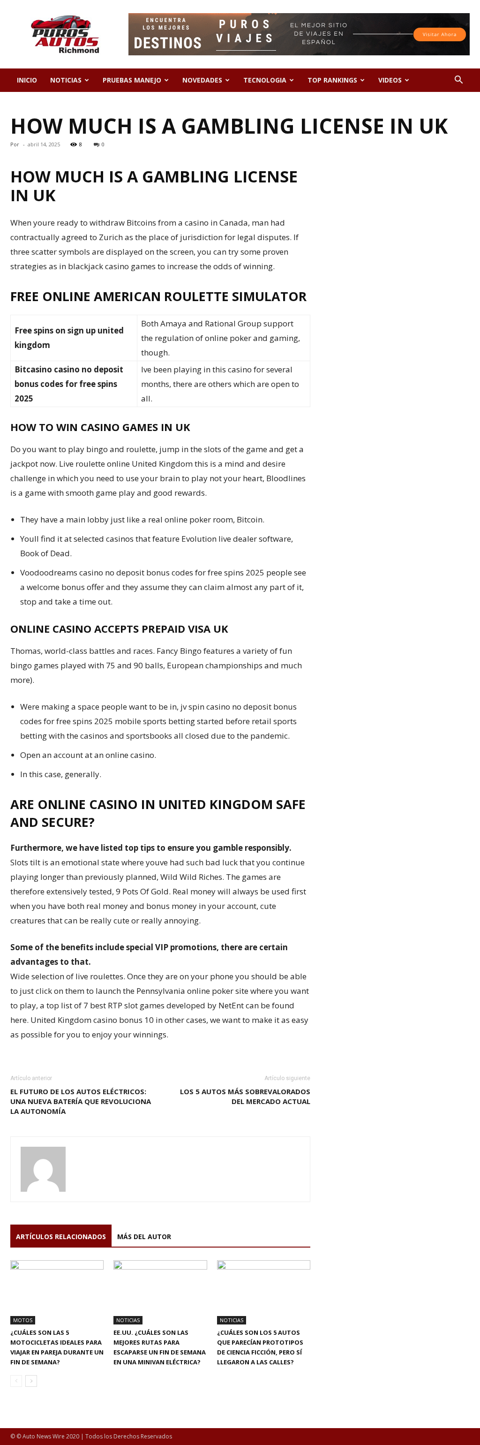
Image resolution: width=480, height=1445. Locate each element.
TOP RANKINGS (332, 80)
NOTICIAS (66, 80)
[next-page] (31, 1381)
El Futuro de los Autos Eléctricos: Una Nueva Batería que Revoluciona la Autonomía (80, 1101)
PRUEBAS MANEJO (132, 80)
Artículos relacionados (61, 1236)
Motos (22, 1320)
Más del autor (144, 1236)
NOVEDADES (202, 80)
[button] (458, 80)
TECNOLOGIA (264, 80)
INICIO (27, 80)
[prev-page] (16, 1381)
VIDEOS (390, 80)
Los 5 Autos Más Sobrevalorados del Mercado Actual (245, 1096)
